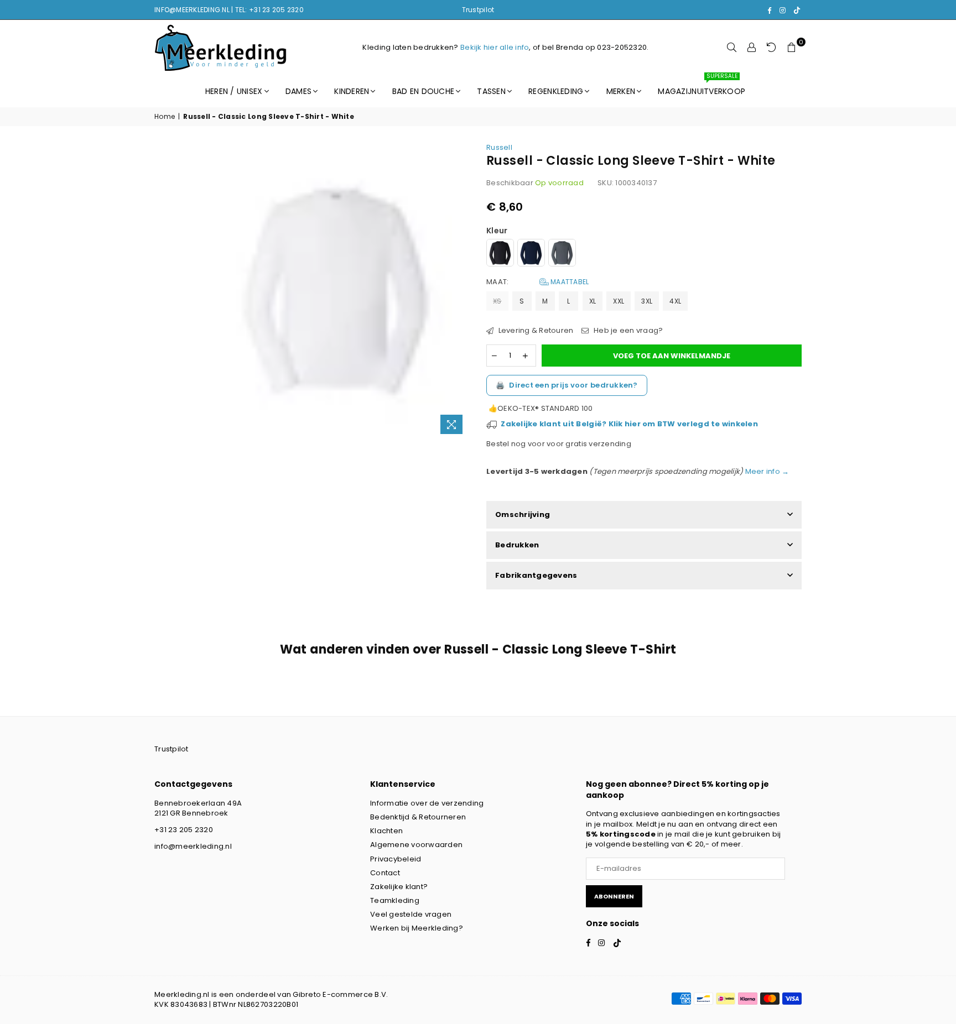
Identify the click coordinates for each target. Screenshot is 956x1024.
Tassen (491, 91)
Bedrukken (517, 545)
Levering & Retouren (534, 331)
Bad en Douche (423, 91)
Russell (499, 147)
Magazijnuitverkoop (701, 86)
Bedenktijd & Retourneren (418, 817)
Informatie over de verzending (427, 803)
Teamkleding (394, 900)
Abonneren (614, 896)
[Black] (500, 254)
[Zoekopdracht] (732, 47)
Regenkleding (555, 91)
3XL (646, 301)
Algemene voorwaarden (416, 844)
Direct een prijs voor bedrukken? (567, 385)
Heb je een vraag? (627, 331)
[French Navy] (531, 254)
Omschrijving (522, 514)
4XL (675, 301)
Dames (298, 91)
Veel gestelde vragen (410, 914)
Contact (385, 873)
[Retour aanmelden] (772, 47)
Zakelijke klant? (399, 886)
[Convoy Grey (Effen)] (562, 254)
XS (497, 301)
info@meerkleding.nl (193, 846)
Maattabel (569, 281)
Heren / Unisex (234, 91)
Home (164, 116)
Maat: (537, 282)
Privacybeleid (395, 859)
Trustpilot (478, 9)
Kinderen (351, 91)
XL (592, 301)
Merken (621, 91)
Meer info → (766, 471)
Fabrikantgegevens (536, 575)
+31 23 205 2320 (183, 829)
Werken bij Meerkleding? (416, 928)
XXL (618, 301)
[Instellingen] (752, 47)
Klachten (386, 831)
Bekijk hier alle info (494, 47)
